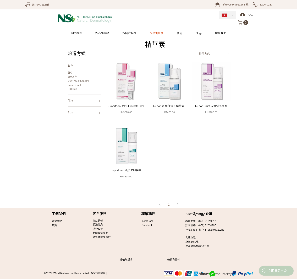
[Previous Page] (160, 204)
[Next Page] (178, 204)
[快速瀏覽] (126, 81)
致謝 (54, 225)
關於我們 (57, 221)
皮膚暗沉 (72, 88)
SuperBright (74, 84)
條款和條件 (173, 259)
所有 (70, 72)
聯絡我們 (98, 220)
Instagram (147, 221)
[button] (243, 22)
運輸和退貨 (126, 259)
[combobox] (214, 53)
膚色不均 (72, 76)
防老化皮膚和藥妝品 (78, 80)
